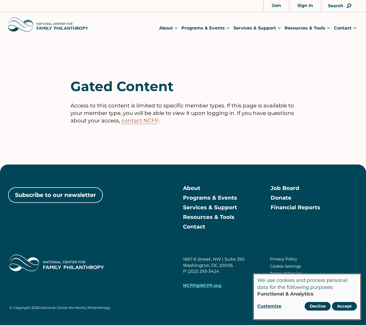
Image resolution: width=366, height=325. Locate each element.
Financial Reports (295, 207)
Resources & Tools (305, 28)
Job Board (285, 188)
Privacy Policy (283, 259)
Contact (343, 28)
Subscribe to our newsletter (55, 195)
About (166, 28)
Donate (281, 198)
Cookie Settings (285, 266)
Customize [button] (269, 306)
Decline (318, 306)
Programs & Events (203, 28)
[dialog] (307, 297)
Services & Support (254, 28)
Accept (344, 306)
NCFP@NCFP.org (202, 285)
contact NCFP (139, 120)
